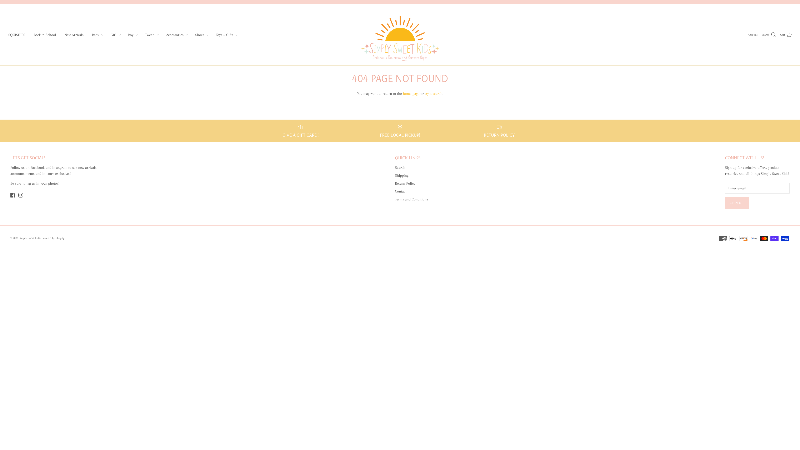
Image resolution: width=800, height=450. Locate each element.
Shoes (199, 35)
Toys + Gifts (224, 35)
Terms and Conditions (411, 199)
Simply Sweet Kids (29, 238)
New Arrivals (74, 35)
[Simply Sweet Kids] (400, 34)
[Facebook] (12, 195)
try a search (433, 93)
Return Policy (405, 183)
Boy (130, 35)
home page (411, 93)
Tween (150, 35)
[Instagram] (20, 195)
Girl (113, 35)
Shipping (402, 175)
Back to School (45, 35)
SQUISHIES (16, 35)
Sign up (736, 203)
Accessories (175, 35)
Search (400, 167)
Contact (400, 191)
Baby (95, 35)
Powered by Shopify (53, 238)
